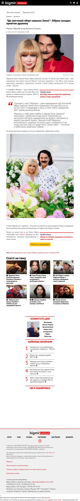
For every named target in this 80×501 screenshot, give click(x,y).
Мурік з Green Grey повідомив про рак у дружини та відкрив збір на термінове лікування (41, 380)
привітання (41, 253)
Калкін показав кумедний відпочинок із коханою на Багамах (61, 301)
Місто (9, 437)
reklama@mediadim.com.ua (41, 482)
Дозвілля (17, 16)
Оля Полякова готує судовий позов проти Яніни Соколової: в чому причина (42, 372)
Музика (29, 437)
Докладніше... (46, 497)
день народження (16, 253)
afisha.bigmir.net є (50, 452)
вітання (22, 234)
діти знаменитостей (52, 253)
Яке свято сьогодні (13, 12)
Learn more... (58, 500)
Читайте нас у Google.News (40, 244)
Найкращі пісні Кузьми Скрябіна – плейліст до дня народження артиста (13, 302)
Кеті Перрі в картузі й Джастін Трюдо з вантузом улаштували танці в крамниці (61, 278)
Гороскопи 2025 (29, 12)
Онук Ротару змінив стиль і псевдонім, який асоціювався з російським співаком (38, 278)
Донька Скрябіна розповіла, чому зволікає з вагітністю (38, 301)
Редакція (9, 462)
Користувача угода (12, 473)
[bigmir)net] (11, 2)
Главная (9, 16)
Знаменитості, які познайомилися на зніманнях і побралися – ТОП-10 (42, 348)
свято (25, 253)
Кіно (19, 437)
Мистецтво (56, 437)
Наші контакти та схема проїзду (17, 465)
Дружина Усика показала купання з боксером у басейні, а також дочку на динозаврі (13, 279)
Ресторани (42, 437)
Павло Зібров (32, 253)
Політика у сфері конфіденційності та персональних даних (26, 469)
